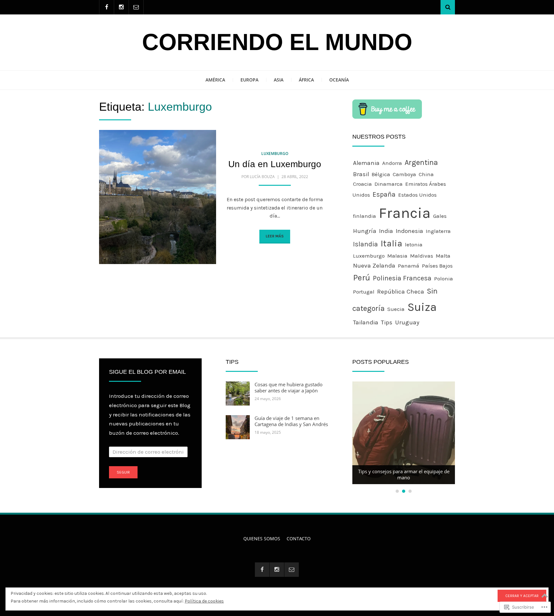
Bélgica (381, 174)
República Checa (400, 291)
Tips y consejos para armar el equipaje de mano (403, 474)
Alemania (366, 163)
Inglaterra (438, 231)
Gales (440, 216)
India (386, 231)
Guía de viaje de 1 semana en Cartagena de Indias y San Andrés (291, 421)
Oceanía (339, 80)
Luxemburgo (274, 153)
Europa (249, 80)
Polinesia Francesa (402, 278)
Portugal (363, 291)
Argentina (421, 162)
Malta (443, 255)
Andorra (392, 163)
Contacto (299, 538)
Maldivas (421, 255)
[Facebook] (106, 7)
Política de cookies (204, 601)
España (384, 194)
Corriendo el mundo (277, 42)
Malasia (397, 255)
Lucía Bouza (262, 176)
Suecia (396, 309)
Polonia (443, 278)
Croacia (362, 184)
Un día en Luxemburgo (274, 164)
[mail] (136, 7)
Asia (278, 80)
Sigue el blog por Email (147, 372)
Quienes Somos (261, 538)
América (215, 80)
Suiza (422, 307)
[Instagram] (121, 7)
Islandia (365, 244)
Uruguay (407, 322)
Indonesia (409, 231)
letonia (414, 244)
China (426, 174)
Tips (386, 322)
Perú (361, 277)
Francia (405, 213)
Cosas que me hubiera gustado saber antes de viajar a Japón (289, 387)
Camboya (404, 174)
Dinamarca (388, 184)
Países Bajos (437, 265)
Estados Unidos (417, 195)
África (306, 80)
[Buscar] (448, 7)
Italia (391, 243)
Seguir (123, 472)
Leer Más (275, 236)
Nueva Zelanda (374, 265)
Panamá (408, 265)
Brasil (361, 174)
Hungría (364, 231)
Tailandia (365, 322)
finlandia (364, 216)
